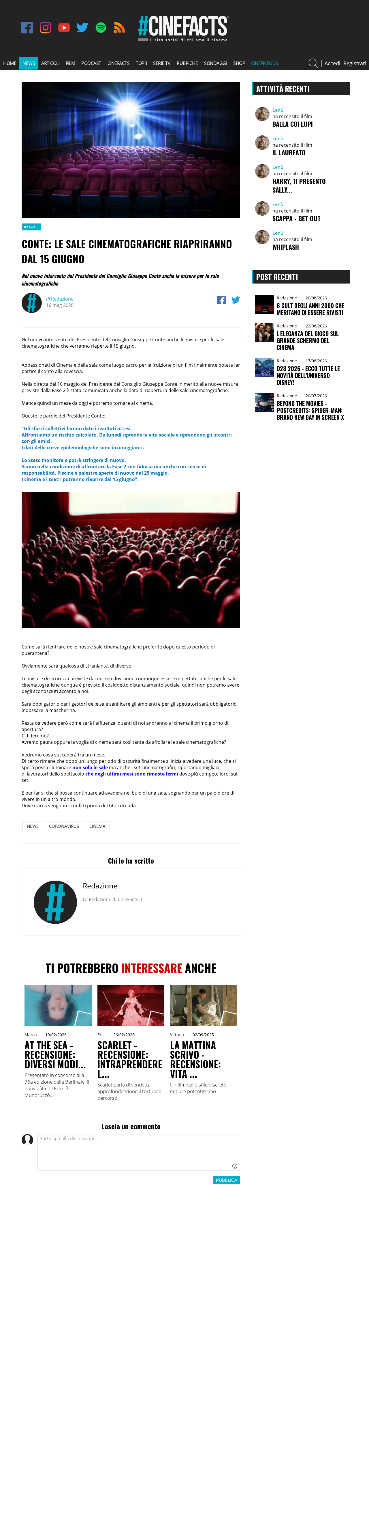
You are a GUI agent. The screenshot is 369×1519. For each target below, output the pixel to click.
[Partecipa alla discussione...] (138, 1152)
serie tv (161, 63)
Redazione (60, 299)
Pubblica (226, 1180)
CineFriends (264, 63)
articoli (50, 63)
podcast (91, 63)
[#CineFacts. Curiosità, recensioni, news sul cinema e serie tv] (182, 41)
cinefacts (119, 63)
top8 (141, 63)
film (70, 63)
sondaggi (215, 63)
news (28, 63)
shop (239, 63)
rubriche (187, 63)
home (9, 63)
